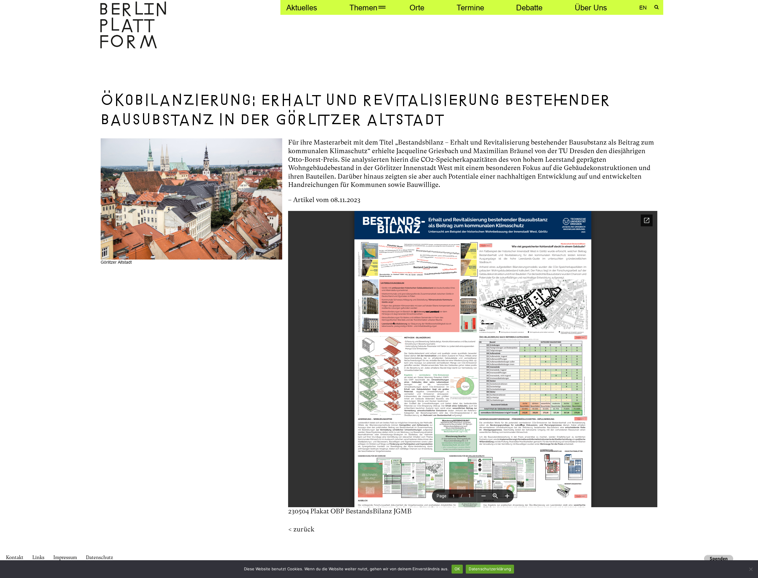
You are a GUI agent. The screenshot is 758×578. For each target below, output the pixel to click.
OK (457, 568)
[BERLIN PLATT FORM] (133, 25)
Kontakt (14, 557)
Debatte (529, 7)
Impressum (65, 557)
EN (643, 7)
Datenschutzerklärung (490, 568)
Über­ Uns (591, 7)
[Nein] (751, 569)
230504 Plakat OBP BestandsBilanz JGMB (350, 511)
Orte (416, 7)
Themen (363, 7)
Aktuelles (301, 7)
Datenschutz (99, 557)
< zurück (301, 529)
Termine (470, 7)
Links (38, 557)
